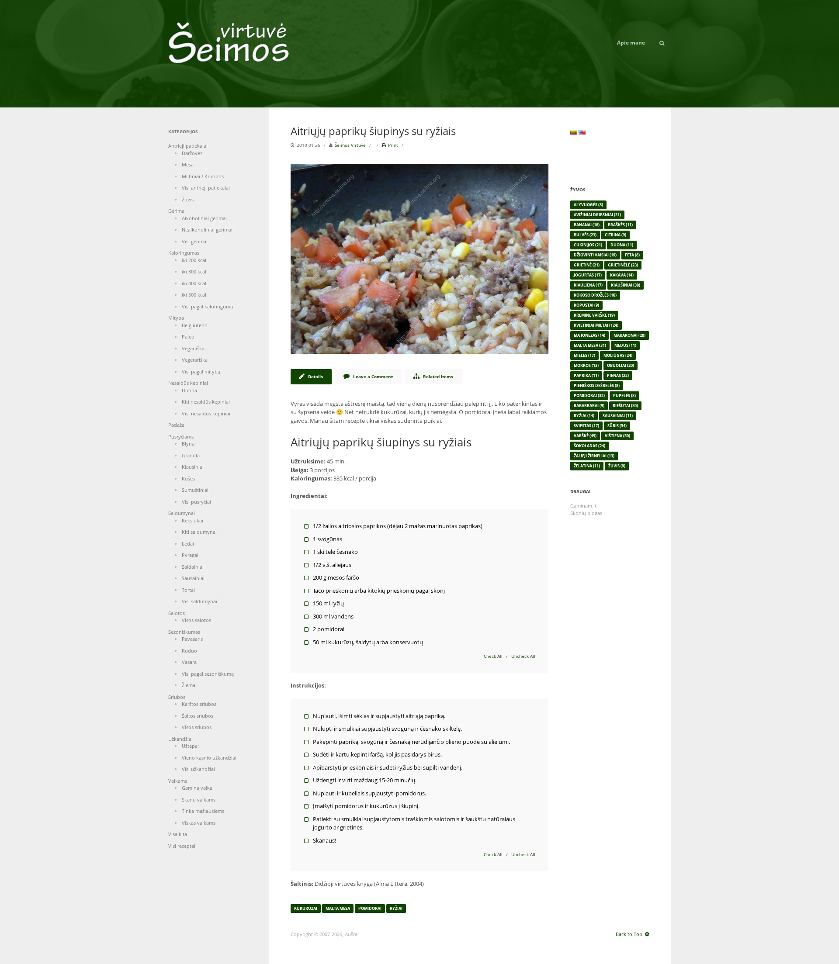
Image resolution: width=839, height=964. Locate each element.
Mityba (176, 317)
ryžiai (396, 908)
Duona (189, 390)
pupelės (624, 395)
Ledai (188, 543)
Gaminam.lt (583, 505)
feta (632, 255)
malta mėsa (338, 908)
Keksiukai (192, 520)
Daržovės (192, 153)
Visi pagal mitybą (201, 371)
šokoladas (589, 446)
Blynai (189, 443)
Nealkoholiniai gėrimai (207, 229)
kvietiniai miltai (596, 325)
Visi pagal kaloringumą (207, 306)
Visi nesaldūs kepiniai (206, 413)
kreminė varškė (594, 315)
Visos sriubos (196, 727)
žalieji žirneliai (594, 456)
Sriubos (176, 697)
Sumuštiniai (195, 490)
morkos (586, 365)
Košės (188, 478)
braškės (620, 225)
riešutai (625, 405)
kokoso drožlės (595, 295)
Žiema (188, 685)
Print (393, 145)
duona (621, 245)
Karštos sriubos (199, 704)
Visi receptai (181, 846)
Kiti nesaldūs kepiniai (206, 401)
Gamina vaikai (198, 787)
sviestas (586, 425)
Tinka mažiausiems (203, 811)
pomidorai (369, 908)
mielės (584, 355)
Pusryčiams (181, 436)
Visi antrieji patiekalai (206, 187)
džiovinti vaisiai (595, 255)
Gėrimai (177, 210)
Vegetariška (195, 359)
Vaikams (177, 780)
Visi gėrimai (195, 241)
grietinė (587, 265)
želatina (587, 466)
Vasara (189, 662)
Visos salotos (196, 620)
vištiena (617, 436)
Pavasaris (192, 639)
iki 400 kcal (194, 283)
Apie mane (631, 42)
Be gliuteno (195, 325)
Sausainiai (193, 578)
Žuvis (188, 199)
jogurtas (588, 275)
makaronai (629, 335)
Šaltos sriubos (197, 715)
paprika (586, 375)
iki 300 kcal (194, 271)
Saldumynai (181, 513)
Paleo (188, 336)
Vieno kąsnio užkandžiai (209, 757)
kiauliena (588, 285)
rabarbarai (589, 405)
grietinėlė (623, 265)
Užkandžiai (180, 739)
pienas (618, 375)
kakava (622, 275)
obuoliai (620, 365)
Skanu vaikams (198, 799)
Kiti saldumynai (199, 532)
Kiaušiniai (193, 466)
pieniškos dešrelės (597, 385)
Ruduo (189, 650)
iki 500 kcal (194, 294)
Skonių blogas (586, 513)
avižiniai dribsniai (597, 215)
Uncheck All (523, 656)
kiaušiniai (625, 285)
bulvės (585, 235)
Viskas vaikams (198, 822)
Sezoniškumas (184, 632)
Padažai (177, 425)
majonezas (589, 335)
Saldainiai (193, 566)
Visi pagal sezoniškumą (208, 673)
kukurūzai (305, 908)
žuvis (616, 466)
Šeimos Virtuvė (350, 145)
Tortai (188, 590)
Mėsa (188, 164)
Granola (191, 455)
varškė (585, 436)
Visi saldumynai (199, 601)
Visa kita (177, 834)
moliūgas (617, 355)
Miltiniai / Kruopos (203, 176)
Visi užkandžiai (198, 769)
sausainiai (618, 415)
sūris (617, 425)
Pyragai (190, 555)
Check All (493, 656)
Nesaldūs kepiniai (188, 383)
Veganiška (193, 348)
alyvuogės (588, 204)
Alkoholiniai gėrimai (204, 218)
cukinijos (588, 245)
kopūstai (586, 305)
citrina (615, 235)
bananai (587, 225)
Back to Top (629, 934)
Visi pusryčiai (196, 501)
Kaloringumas (183, 252)
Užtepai (190, 746)
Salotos (176, 613)
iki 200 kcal (194, 260)
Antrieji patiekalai (188, 145)
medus (625, 345)
